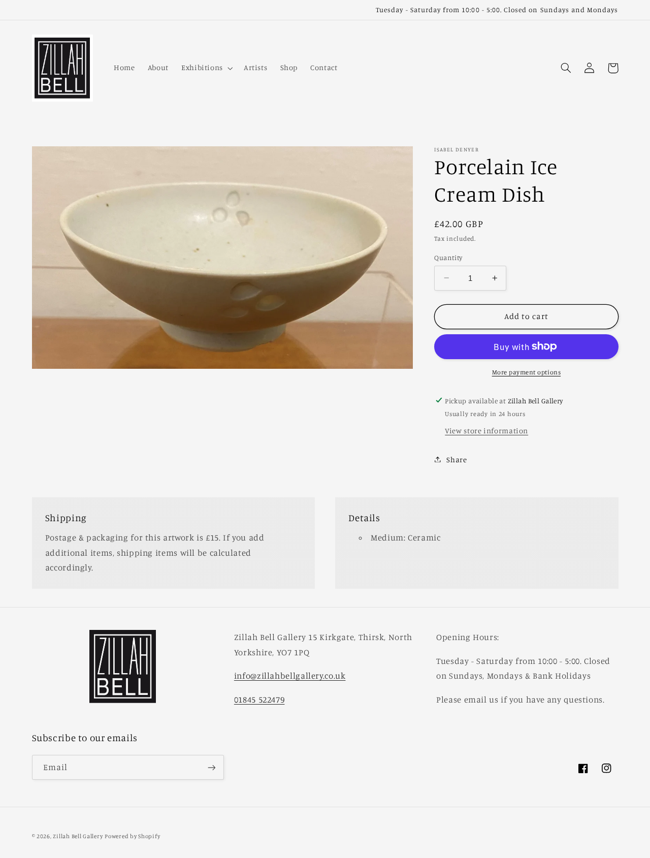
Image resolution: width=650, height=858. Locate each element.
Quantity (448, 257)
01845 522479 (259, 699)
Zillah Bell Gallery (78, 836)
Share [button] (456, 459)
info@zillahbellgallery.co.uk (290, 676)
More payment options (526, 371)
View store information (486, 430)
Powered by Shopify (132, 836)
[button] (206, 68)
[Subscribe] (211, 767)
